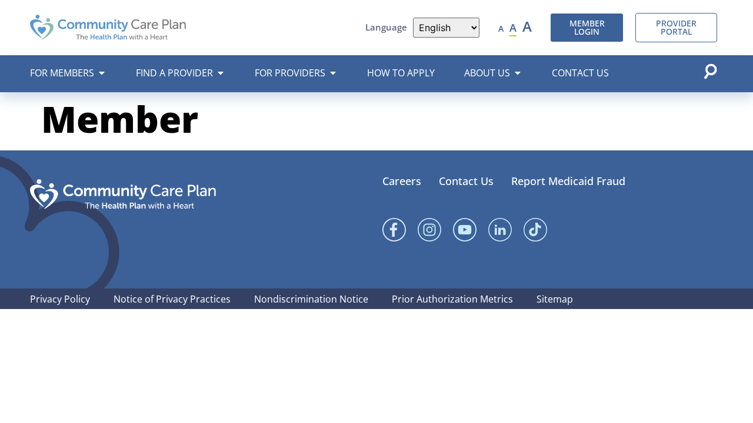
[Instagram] (429, 229)
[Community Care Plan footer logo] (123, 194)
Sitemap (555, 299)
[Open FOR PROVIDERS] (333, 73)
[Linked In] (500, 229)
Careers (401, 181)
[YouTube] (465, 229)
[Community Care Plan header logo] (108, 27)
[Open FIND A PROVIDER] (220, 73)
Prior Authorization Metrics (452, 299)
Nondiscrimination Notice (311, 299)
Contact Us (466, 181)
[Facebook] (394, 229)
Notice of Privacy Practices (172, 299)
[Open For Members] (101, 73)
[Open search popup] (710, 71)
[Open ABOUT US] (517, 73)
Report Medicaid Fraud (568, 181)
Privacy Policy (60, 299)
